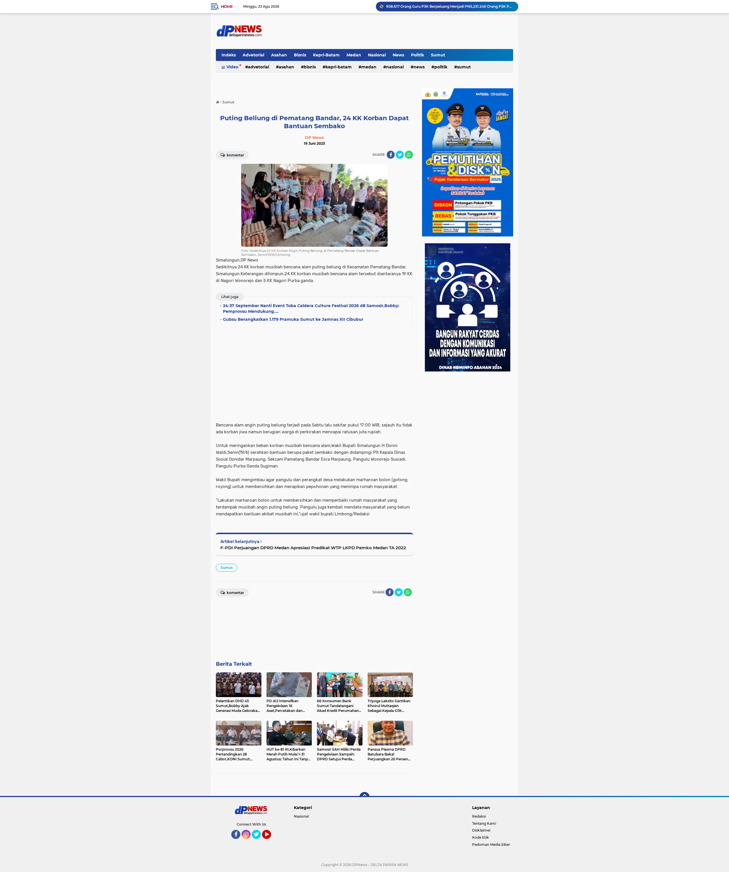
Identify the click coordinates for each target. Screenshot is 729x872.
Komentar (235, 155)
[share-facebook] (391, 155)
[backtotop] (364, 797)
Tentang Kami (484, 823)
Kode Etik (480, 837)
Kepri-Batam (326, 55)
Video (232, 67)
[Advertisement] (314, 373)
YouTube (270, 841)
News (398, 55)
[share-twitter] (400, 155)
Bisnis (300, 55)
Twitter (259, 841)
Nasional (377, 55)
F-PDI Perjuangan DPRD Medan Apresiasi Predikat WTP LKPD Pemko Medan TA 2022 (313, 547)
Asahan (279, 55)
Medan (354, 55)
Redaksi (479, 816)
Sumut (438, 55)
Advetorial (253, 55)
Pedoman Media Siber (491, 844)
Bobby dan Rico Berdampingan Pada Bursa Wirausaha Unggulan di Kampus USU (449, 6)
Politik (417, 55)
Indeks (229, 55)
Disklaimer (481, 830)
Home (227, 6)
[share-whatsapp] (409, 155)
